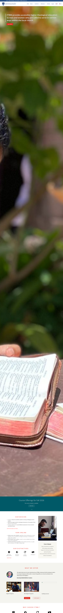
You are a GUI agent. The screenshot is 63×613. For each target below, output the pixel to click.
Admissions (43, 3)
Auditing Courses (45, 593)
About (31, 3)
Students (48, 3)
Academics (36, 3)
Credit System (36, 598)
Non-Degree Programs (28, 593)
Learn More (10, 24)
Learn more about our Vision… (12, 528)
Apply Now (27, 598)
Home (28, 3)
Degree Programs (10, 593)
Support (52, 3)
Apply (31, 505)
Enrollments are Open (31, 500)
